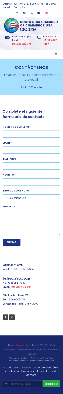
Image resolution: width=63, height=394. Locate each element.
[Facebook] (17, 13)
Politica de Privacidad (42, 358)
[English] (45, 13)
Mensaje (10, 206)
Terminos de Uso (18, 358)
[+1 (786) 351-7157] (31, 13)
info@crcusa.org (21, 43)
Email (7, 143)
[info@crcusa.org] (38, 13)
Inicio (24, 87)
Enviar (11, 242)
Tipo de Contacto (16, 190)
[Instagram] (24, 13)
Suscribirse (51, 383)
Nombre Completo (17, 127)
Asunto (9, 174)
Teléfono (9, 158)
